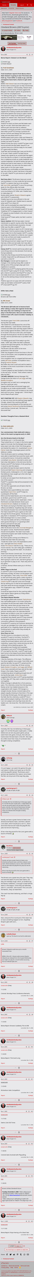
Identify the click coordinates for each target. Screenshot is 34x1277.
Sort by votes (21, 43)
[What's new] (27, 5)
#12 (32, 1111)
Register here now (15, 13)
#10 (32, 1047)
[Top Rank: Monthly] (8, 720)
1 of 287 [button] (12, 1246)
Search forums (20, 8)
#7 (32, 941)
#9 (32, 1014)
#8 (32, 982)
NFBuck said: (5, 799)
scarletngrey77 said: (7, 857)
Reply (31, 710)
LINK (2, 944)
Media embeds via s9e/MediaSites (9, 1272)
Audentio (3, 1274)
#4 (32, 795)
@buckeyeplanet (7, 21)
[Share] (27, 55)
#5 (32, 853)
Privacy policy (5, 1267)
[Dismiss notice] (31, 13)
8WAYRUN (21, 1275)
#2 (32, 725)
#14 (32, 1176)
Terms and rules (24, 1266)
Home (4, 5)
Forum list (11, 8)
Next (18, 1246)
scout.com (4, 985)
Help (11, 1267)
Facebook (19, 21)
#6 (32, 914)
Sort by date (12, 43)
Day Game (6, 1263)
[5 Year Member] (12, 720)
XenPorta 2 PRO (5, 1275)
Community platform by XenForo (16, 1271)
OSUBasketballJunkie (8, 33)
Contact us (4, 1266)
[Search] (31, 5)
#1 (32, 54)
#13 (32, 1144)
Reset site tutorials (14, 1266)
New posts (4, 8)
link (2, 1179)
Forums (13, 5)
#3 (32, 765)
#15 (32, 1221)
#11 (32, 1079)
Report (3, 710)
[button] (8, 5)
